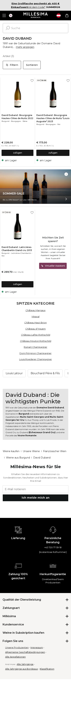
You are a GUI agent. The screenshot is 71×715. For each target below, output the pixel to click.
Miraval (35, 316)
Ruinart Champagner (35, 347)
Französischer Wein (54, 451)
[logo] (36, 15)
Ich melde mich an (35, 497)
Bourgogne (16, 121)
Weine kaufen (11, 451)
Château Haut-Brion (35, 322)
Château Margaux (35, 310)
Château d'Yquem (35, 328)
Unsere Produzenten (17, 647)
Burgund (5, 121)
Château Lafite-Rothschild (35, 334)
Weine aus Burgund (18, 457)
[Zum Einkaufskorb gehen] (67, 15)
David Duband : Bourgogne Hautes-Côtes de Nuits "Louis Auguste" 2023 (52, 118)
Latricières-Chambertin (21, 253)
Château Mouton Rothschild (35, 341)
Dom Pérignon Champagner (35, 353)
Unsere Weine (31, 451)
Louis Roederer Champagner (35, 359)
